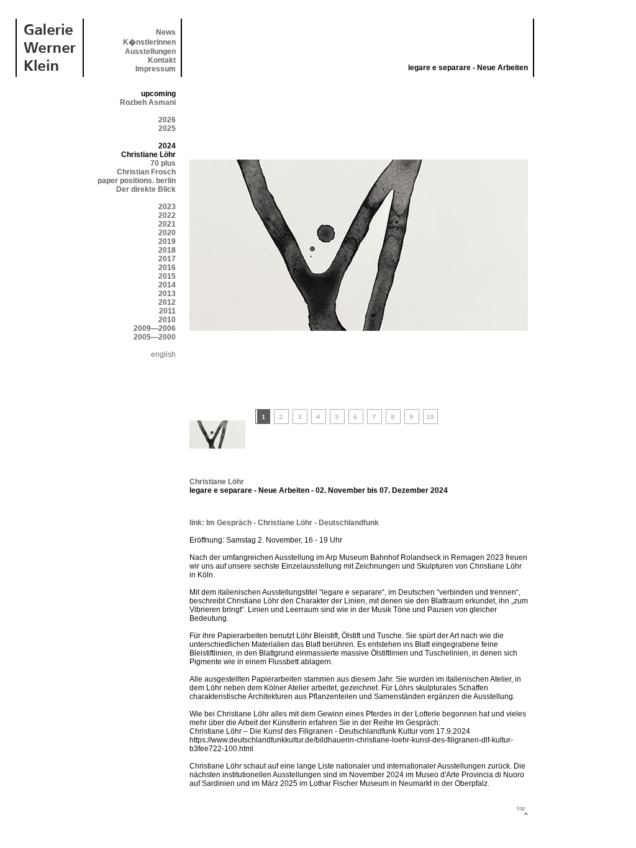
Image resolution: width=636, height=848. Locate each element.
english (163, 354)
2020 (167, 232)
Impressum (155, 69)
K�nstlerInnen (149, 42)
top (521, 808)
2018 (167, 250)
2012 (167, 302)
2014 (167, 285)
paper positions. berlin (137, 180)
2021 (167, 224)
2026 (167, 119)
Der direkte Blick (146, 189)
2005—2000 (155, 337)
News (166, 32)
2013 (167, 293)
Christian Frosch (146, 172)
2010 (167, 319)
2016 (167, 267)
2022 (167, 215)
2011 (167, 311)
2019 (167, 241)
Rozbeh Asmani (148, 102)
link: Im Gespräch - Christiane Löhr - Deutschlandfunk (284, 522)
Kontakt (162, 60)
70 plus (163, 163)
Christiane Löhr (216, 481)
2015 (167, 276)
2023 (167, 206)
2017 (167, 259)
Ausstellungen (150, 51)
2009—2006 (155, 328)
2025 (167, 128)
